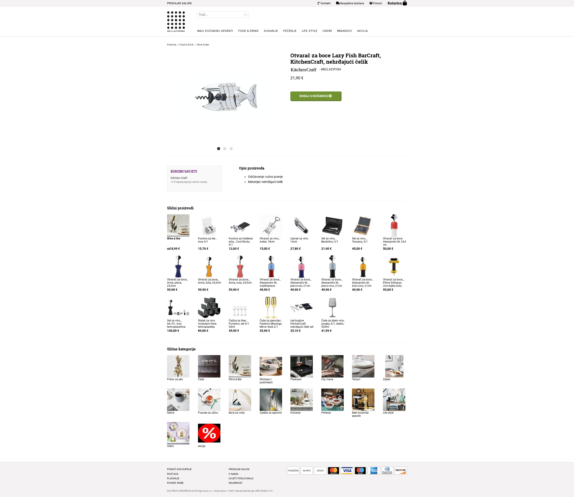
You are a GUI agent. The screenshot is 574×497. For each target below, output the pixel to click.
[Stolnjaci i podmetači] (271, 366)
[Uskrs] (178, 433)
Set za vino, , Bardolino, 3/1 (329, 240)
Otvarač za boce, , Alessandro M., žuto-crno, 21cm (362, 282)
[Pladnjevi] (301, 366)
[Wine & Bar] (178, 225)
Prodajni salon (239, 469)
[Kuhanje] (301, 399)
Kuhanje (271, 31)
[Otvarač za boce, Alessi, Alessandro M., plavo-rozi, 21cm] (301, 266)
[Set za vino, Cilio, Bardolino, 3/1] (332, 225)
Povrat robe (175, 483)
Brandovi (344, 31)
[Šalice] (178, 399)
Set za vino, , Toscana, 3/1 (360, 240)
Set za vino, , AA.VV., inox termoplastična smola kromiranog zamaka (178, 327)
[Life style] (394, 399)
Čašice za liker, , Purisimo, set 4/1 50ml (239, 323)
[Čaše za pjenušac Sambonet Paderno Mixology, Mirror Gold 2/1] (271, 307)
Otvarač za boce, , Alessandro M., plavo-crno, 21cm (331, 282)
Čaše (201, 379)
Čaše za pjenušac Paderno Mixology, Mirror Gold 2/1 (271, 323)
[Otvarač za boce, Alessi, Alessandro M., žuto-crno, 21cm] (363, 266)
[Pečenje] (332, 399)
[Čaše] (209, 366)
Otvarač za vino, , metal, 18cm (270, 240)
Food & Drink (248, 31)
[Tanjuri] (363, 366)
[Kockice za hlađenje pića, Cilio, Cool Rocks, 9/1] (240, 225)
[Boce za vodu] (240, 399)
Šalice (170, 412)
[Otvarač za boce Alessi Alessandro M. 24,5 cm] (394, 225)
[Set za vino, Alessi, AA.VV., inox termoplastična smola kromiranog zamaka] (178, 307)
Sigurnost (236, 483)
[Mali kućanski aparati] (363, 399)
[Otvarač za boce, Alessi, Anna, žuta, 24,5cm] (209, 266)
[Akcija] (209, 433)
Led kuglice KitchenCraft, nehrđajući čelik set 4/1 (301, 325)
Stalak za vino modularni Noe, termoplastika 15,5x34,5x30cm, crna (208, 327)
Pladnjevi (296, 379)
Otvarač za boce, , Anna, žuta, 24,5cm (209, 281)
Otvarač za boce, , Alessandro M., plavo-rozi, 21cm (300, 282)
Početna (171, 44)
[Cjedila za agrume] (271, 399)
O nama (233, 474)
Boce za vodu (237, 412)
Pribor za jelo (175, 379)
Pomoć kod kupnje (179, 469)
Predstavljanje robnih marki (190, 182)
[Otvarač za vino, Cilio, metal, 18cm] (271, 225)
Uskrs (327, 31)
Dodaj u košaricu (314, 96)
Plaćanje (173, 478)
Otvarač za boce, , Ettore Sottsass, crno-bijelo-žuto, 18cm (393, 284)
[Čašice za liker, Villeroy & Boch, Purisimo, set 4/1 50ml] (240, 307)
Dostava (172, 474)
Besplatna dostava (352, 3)
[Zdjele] (394, 366)
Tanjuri (356, 379)
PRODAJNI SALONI (179, 3)
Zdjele (386, 379)
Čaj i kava (327, 379)
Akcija (362, 31)
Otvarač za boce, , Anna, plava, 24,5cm (177, 282)
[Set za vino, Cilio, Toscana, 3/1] (363, 225)
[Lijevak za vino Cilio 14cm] (301, 225)
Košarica (395, 3)
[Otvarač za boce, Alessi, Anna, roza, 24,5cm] (240, 266)
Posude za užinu (208, 412)
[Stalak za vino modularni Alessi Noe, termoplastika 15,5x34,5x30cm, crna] (209, 307)
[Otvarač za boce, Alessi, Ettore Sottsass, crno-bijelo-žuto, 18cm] (394, 266)
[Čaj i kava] (332, 366)
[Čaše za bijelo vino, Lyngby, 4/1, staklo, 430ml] (332, 307)
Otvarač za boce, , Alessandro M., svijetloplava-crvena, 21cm (270, 284)
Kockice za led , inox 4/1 (207, 240)
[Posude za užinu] (209, 399)
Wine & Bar (235, 379)
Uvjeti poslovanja (241, 478)
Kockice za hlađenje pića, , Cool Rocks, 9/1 (241, 241)
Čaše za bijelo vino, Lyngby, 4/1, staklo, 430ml (332, 323)
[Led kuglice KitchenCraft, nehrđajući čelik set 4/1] (301, 307)
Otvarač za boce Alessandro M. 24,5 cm (394, 241)
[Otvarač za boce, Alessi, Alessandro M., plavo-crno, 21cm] (332, 266)
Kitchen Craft (179, 178)
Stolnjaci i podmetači (266, 381)
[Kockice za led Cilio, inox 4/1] (209, 225)
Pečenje (290, 31)
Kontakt (325, 3)
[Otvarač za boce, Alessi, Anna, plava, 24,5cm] (178, 266)
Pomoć (377, 3)
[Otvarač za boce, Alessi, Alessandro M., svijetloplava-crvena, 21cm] (271, 266)
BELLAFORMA (176, 21)
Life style (309, 31)
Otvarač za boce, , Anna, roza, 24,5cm (240, 281)
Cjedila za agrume (271, 412)
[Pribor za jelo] (178, 366)
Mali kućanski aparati (215, 31)
